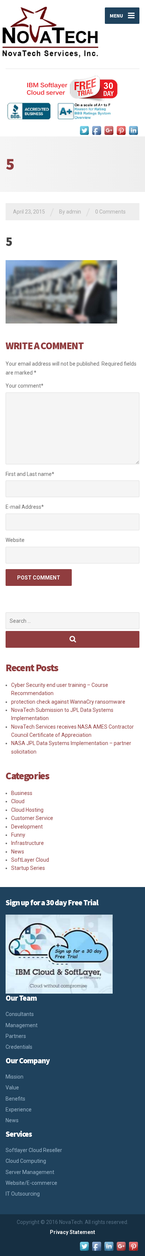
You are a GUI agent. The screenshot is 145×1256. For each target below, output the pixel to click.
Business (21, 793)
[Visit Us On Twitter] (84, 130)
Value (12, 1088)
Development (27, 827)
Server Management (30, 1172)
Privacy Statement (72, 1232)
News (17, 852)
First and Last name (30, 474)
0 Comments (110, 212)
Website (15, 540)
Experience (19, 1110)
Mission (14, 1077)
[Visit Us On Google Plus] (109, 130)
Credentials (19, 1047)
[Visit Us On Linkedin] (133, 130)
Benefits (15, 1099)
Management (22, 1025)
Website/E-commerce (31, 1183)
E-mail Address (25, 507)
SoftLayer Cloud (30, 860)
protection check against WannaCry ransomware (68, 702)
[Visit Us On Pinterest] (121, 130)
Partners (16, 1036)
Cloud (18, 801)
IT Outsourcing (23, 1194)
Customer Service (32, 818)
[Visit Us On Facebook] (96, 130)
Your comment (25, 386)
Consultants (20, 1014)
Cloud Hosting (27, 810)
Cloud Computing (26, 1161)
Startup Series (28, 868)
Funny (18, 835)
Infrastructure (27, 843)
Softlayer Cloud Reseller (34, 1150)
